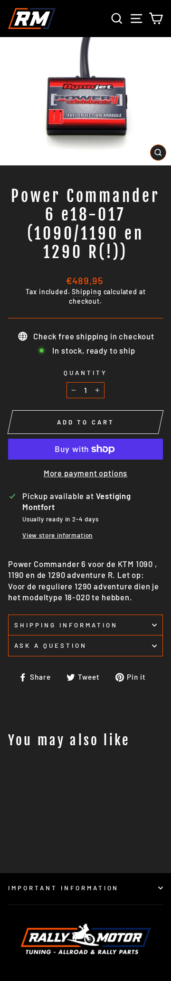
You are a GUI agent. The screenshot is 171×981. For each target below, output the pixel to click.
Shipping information (66, 625)
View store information (57, 535)
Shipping (87, 292)
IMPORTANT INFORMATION (63, 888)
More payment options (86, 473)
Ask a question (50, 645)
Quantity (85, 372)
